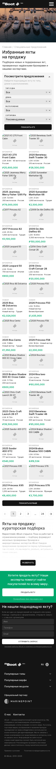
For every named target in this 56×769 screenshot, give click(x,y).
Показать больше (28, 503)
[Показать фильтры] (49, 77)
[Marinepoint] (18, 701)
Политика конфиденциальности (37, 751)
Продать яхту (28, 592)
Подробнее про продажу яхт (28, 599)
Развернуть (28, 563)
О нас (7, 714)
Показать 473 (28, 127)
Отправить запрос (28, 641)
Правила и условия (12, 751)
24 (42, 513)
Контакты (19, 714)
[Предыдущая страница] (5, 514)
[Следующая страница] (51, 514)
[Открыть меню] (51, 4)
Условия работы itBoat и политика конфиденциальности (28, 646)
